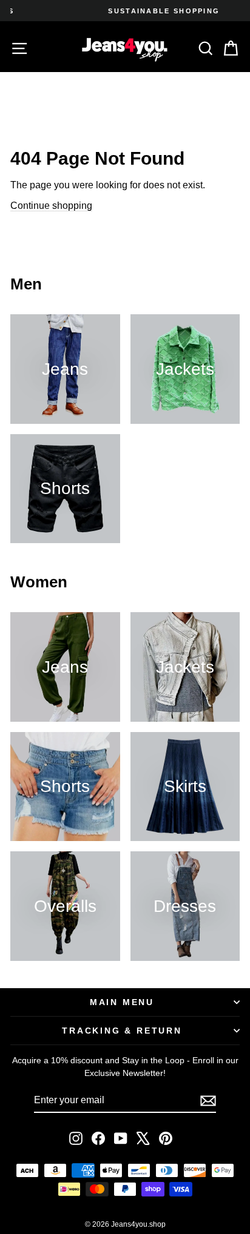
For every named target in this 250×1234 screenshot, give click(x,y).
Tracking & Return (122, 1030)
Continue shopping (51, 205)
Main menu (122, 1002)
